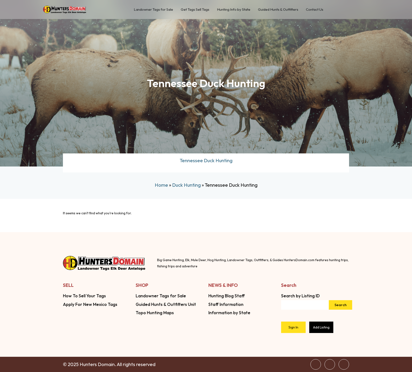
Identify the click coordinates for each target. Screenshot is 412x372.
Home (161, 185)
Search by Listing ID (300, 296)
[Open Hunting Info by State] (253, 9)
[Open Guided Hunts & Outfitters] (301, 9)
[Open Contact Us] (326, 9)
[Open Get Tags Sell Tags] (212, 9)
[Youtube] (344, 364)
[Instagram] (329, 364)
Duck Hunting (186, 185)
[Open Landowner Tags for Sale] (176, 9)
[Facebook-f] (315, 364)
